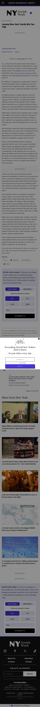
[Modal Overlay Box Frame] (20, 353)
